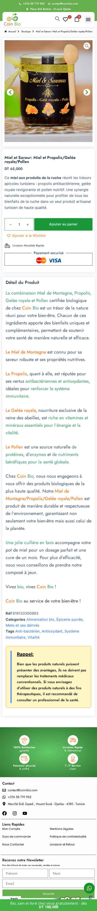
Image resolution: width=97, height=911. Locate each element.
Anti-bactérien (27, 631)
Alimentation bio (40, 619)
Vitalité (33, 637)
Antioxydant (52, 631)
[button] (88, 19)
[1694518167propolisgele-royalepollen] (48, 92)
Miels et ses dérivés (22, 625)
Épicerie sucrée (69, 619)
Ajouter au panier (63, 224)
